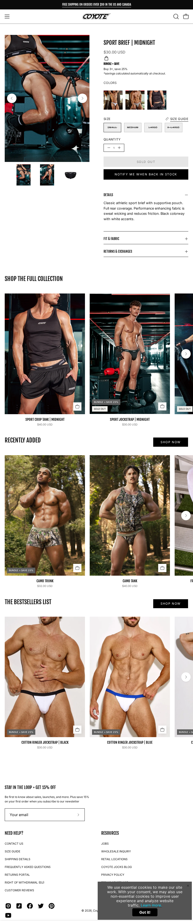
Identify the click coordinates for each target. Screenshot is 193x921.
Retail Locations (114, 859)
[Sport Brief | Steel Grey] (135, 100)
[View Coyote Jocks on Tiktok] (19, 905)
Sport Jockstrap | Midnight (130, 419)
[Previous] (11, 98)
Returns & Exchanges (118, 251)
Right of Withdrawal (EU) (24, 882)
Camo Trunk (44, 581)
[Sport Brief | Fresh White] (113, 100)
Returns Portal (17, 874)
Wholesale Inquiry (116, 851)
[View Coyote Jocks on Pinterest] (51, 905)
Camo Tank (130, 581)
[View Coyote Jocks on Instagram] (8, 905)
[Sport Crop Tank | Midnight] (156, 100)
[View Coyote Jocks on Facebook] (29, 905)
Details (108, 195)
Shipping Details (17, 859)
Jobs (105, 843)
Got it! (144, 912)
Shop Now (171, 442)
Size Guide (12, 851)
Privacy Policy (112, 874)
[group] (96, 4)
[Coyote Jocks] (96, 16)
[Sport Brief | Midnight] (23, 175)
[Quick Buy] (77, 406)
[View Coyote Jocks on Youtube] (8, 915)
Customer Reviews (19, 890)
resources (110, 833)
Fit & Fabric (111, 238)
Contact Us (14, 843)
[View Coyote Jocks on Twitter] (40, 905)
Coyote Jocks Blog (116, 867)
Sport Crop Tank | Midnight (44, 419)
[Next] (82, 98)
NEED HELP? (14, 833)
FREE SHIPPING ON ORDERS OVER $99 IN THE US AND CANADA (96, 4)
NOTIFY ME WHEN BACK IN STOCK (146, 174)
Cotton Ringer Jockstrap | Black (44, 742)
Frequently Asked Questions (28, 867)
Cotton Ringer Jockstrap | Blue (130, 742)
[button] (175, 16)
